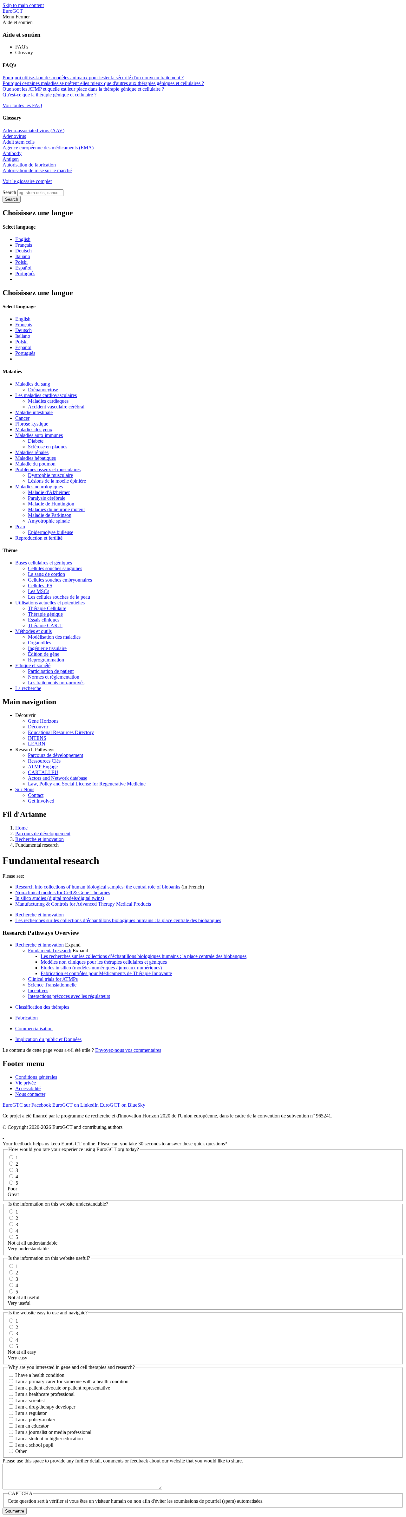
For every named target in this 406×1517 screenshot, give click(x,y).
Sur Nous (24, 789)
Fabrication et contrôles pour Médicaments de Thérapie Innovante (106, 973)
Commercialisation (34, 1028)
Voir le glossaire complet (27, 181)
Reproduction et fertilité (38, 538)
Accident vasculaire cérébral (56, 406)
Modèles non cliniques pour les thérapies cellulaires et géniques (104, 962)
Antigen (11, 159)
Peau (20, 526)
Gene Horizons (43, 721)
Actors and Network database (57, 778)
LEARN (36, 743)
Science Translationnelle (52, 984)
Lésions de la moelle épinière (57, 481)
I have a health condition (39, 1375)
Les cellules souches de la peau (59, 597)
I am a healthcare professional (45, 1394)
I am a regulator (31, 1413)
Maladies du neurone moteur (56, 509)
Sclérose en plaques (47, 446)
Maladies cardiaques (48, 401)
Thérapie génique (45, 614)
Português (25, 273)
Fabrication (26, 1017)
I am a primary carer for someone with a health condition (71, 1381)
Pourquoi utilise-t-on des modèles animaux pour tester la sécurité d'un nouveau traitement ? (93, 77)
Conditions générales (36, 1077)
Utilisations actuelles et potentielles (50, 602)
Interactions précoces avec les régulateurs (69, 996)
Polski (21, 262)
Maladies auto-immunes (39, 435)
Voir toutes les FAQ (22, 105)
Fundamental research (49, 950)
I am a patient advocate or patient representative (62, 1387)
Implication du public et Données (48, 1039)
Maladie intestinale (34, 412)
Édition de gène (43, 654)
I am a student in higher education (49, 1438)
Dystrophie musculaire (50, 475)
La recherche (28, 688)
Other (21, 1451)
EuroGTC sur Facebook (27, 1105)
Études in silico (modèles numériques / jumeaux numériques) (101, 967)
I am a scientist (30, 1400)
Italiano (22, 256)
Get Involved (41, 801)
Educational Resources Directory (61, 732)
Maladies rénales (32, 452)
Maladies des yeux (33, 429)
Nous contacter (30, 1094)
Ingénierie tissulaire (47, 648)
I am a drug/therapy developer (45, 1407)
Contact (35, 795)
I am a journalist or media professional (53, 1432)
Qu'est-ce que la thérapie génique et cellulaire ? (49, 94)
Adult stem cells (19, 142)
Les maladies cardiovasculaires (46, 395)
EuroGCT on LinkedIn (75, 1105)
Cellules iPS (40, 585)
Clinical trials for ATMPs (53, 979)
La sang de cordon (46, 574)
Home (21, 827)
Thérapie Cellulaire (47, 608)
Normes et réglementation (53, 677)
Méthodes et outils (33, 631)
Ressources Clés (44, 761)
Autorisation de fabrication (29, 164)
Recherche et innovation (39, 839)
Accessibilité (28, 1088)
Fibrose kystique (31, 423)
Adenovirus (14, 136)
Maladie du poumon (35, 463)
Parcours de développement (55, 755)
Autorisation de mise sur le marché (37, 170)
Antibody (12, 153)
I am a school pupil (34, 1445)
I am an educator (32, 1426)
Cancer (22, 418)
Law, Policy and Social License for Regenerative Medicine (87, 783)
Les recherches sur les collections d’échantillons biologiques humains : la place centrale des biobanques (118, 920)
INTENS (37, 738)
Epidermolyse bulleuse (50, 532)
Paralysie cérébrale (46, 498)
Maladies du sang (32, 384)
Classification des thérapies (42, 1007)
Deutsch (23, 250)
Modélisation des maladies (54, 637)
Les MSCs (38, 591)
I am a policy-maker (35, 1419)
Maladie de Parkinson (49, 515)
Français (23, 245)
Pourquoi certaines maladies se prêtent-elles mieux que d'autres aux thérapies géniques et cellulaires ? (103, 83)
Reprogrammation (46, 659)
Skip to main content (23, 5)
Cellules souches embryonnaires (60, 580)
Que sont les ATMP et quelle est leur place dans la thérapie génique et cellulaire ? (83, 89)
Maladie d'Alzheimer (49, 492)
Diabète (35, 441)
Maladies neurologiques (39, 486)
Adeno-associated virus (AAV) (33, 130)
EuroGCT (13, 11)
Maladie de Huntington (51, 503)
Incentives (38, 990)
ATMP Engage (43, 766)
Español (23, 267)
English (22, 239)
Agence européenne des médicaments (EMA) (48, 147)
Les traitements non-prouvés (56, 682)
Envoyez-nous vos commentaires (128, 1050)
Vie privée (25, 1082)
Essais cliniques (43, 619)
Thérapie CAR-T (45, 625)
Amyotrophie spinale (49, 521)
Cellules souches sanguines (55, 568)
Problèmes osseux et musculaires (48, 469)
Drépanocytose (43, 389)
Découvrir (38, 726)
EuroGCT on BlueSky (122, 1105)
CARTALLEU (43, 772)
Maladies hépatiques (35, 458)
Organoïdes (39, 642)
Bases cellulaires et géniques (43, 562)
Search (9, 192)
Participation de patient (51, 671)
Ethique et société (32, 665)
